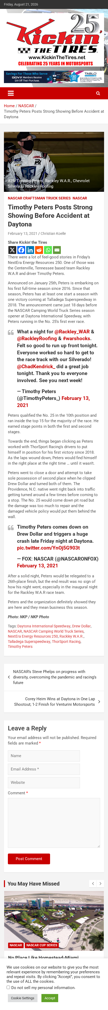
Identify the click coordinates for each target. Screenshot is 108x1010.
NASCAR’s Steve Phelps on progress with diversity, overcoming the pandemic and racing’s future (54, 677)
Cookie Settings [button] (22, 998)
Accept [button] (50, 998)
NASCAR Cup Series (41, 945)
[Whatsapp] (48, 250)
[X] (12, 250)
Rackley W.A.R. (72, 636)
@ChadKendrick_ (36, 366)
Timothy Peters (20, 646)
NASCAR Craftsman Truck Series (39, 198)
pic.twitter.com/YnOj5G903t (48, 548)
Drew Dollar (81, 626)
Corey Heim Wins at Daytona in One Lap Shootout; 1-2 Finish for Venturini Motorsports (54, 702)
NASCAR (80, 198)
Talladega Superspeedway (29, 641)
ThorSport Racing (66, 641)
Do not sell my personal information (42, 987)
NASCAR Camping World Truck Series (54, 631)
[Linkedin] (30, 250)
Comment (18, 793)
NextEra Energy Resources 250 (33, 636)
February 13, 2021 (22, 233)
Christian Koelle (53, 233)
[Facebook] (21, 250)
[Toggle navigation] (11, 93)
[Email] (57, 250)
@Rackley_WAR (72, 332)
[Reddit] (39, 250)
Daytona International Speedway (44, 626)
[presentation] (92, 883)
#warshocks (76, 338)
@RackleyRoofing (37, 338)
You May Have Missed (34, 884)
